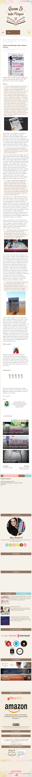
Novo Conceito (23, 39)
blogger (21, 475)
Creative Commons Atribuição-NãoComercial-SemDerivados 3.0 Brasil (17, 727)
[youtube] (25, 1)
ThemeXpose (4, 773)
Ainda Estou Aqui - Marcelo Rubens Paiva (19, 617)
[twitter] (23, 1)
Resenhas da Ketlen (12, 40)
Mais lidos (8, 593)
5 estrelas (9, 39)
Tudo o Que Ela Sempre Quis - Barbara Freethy (15, 446)
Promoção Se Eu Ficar (15, 606)
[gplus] (29, 1)
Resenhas (5, 40)
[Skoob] (21, 545)
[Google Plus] (10, 545)
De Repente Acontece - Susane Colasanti (14, 432)
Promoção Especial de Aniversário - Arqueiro (20, 596)
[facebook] (21, 1)
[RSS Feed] (17, 545)
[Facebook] (7, 545)
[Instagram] (14, 545)
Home (4, 39)
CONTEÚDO (23, 593)
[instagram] (27, 1)
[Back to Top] (20, 771)
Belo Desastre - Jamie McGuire (11, 460)
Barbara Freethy (15, 39)
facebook (28, 475)
